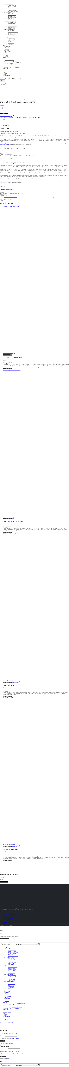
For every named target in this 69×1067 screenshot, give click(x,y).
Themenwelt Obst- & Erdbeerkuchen (21, 1005)
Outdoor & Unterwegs (10, 974)
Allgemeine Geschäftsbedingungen (10, 914)
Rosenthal (7, 998)
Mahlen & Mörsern (12, 9)
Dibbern (7, 995)
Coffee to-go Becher (4, 144)
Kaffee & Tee (11, 963)
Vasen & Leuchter (12, 969)
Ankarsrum (7, 991)
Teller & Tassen (11, 958)
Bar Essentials (11, 964)
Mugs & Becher (11, 971)
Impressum (5, 922)
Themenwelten (6, 1002)
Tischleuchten (11, 986)
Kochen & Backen (9, 4)
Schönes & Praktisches (13, 956)
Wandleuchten (11, 987)
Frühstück (31, 117)
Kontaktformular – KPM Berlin (10, 197)
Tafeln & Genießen (9, 957)
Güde (6, 997)
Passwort (2, 1035)
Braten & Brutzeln (12, 5)
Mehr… (7, 1001)
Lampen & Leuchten (9, 981)
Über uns (5, 1014)
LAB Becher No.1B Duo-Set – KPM (12, 357)
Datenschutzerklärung (11, 1053)
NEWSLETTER (6, 1016)
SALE (4, 1010)
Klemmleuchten (11, 982)
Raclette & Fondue (12, 962)
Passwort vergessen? (14, 1038)
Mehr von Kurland (4, 186)
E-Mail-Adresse (4, 1049)
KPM (7, 98)
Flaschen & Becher (12, 975)
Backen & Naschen (12, 6)
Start (1, 98)
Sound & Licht (11, 978)
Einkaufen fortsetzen (4, 938)
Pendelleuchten (11, 984)
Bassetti (7, 992)
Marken (4, 98)
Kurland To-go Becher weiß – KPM (12, 685)
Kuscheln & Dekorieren (10, 965)
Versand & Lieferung (7, 917)
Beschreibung (6, 125)
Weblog (4, 1013)
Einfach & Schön (11, 973)
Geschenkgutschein (7, 1012)
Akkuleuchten (11, 988)
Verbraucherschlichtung (8, 918)
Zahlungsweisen (6, 916)
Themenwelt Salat (12, 1004)
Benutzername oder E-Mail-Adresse (8, 1033)
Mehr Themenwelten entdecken (12, 1008)
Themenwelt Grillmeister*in (17, 1007)
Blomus (7, 993)
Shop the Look (6, 1009)
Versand (3, 108)
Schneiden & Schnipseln (13, 7)
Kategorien (5, 2)
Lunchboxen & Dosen (13, 976)
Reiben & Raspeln (12, 954)
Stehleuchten (11, 985)
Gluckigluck (8, 996)
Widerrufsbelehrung (7, 919)
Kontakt (4, 1015)
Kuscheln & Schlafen (12, 967)
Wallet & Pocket (11, 979)
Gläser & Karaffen (12, 959)
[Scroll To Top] (1, 941)
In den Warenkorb (4, 113)
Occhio (6, 999)
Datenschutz (5, 920)
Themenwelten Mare (21, 1003)
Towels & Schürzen (12, 970)
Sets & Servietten (11, 968)
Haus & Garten (11, 980)
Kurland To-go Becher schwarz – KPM (13, 521)
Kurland (10, 98)
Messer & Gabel (11, 960)
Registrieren (10, 1043)
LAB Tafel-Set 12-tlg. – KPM (10, 849)
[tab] (36, 125)
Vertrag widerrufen (7, 923)
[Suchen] (38, 944)
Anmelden (2, 1040)
